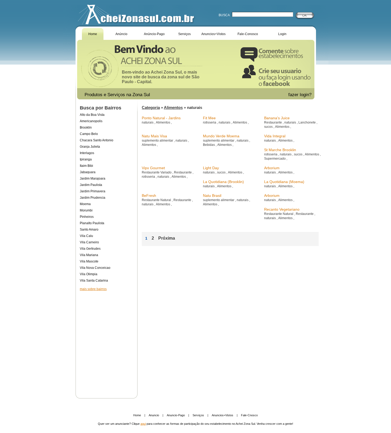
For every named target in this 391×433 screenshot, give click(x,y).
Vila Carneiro (89, 242)
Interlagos (87, 153)
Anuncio (154, 415)
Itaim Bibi (86, 166)
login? (306, 94)
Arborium (272, 168)
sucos (268, 127)
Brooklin (86, 127)
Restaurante (273, 122)
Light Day (211, 168)
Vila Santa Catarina (94, 280)
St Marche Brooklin (280, 150)
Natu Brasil (212, 195)
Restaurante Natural (157, 200)
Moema (85, 204)
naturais (148, 122)
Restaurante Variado (157, 172)
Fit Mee (209, 118)
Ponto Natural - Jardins (161, 118)
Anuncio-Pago (176, 415)
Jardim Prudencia (92, 197)
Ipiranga (86, 159)
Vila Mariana (89, 255)
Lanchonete (307, 122)
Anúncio (121, 34)
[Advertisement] (106, 341)
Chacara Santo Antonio (96, 140)
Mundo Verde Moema (221, 136)
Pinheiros (87, 217)
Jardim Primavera (92, 191)
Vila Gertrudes (90, 249)
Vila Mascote (89, 261)
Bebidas (209, 145)
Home (92, 34)
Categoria (151, 107)
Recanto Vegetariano (282, 209)
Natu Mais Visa (154, 136)
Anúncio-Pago (154, 34)
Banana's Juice (277, 118)
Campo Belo (89, 134)
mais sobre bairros (93, 289)
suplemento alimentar (158, 140)
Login (282, 34)
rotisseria (210, 122)
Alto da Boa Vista (92, 115)
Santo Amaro (89, 229)
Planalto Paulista (92, 223)
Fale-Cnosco (249, 415)
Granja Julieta (90, 146)
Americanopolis (91, 121)
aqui (143, 423)
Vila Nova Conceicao (95, 268)
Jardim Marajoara (92, 178)
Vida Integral (274, 136)
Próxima (166, 238)
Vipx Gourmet (153, 168)
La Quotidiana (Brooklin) (223, 182)
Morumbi (86, 210)
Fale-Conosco (248, 34)
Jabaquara (87, 172)
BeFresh (149, 195)
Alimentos (173, 107)
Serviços (184, 34)
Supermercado (275, 158)
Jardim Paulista (91, 185)
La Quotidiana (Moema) (284, 182)
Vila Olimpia (88, 274)
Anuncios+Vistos (213, 34)
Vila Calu (86, 236)
